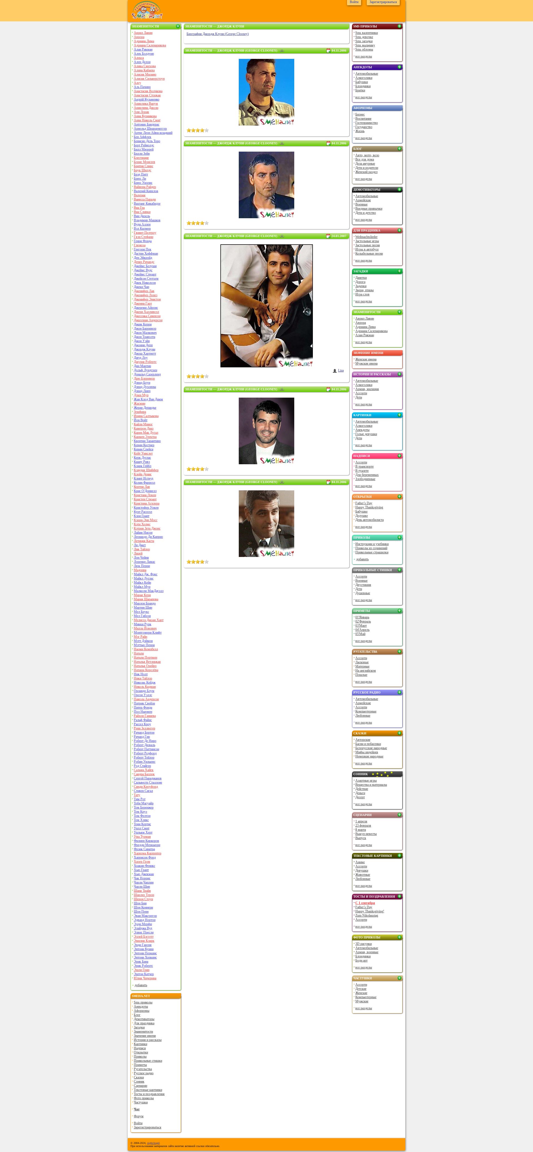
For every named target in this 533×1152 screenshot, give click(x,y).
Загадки (139, 1027)
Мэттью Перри (144, 645)
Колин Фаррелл (144, 483)
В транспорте (364, 466)
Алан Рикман (143, 49)
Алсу (137, 83)
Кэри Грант (141, 516)
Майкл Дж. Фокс (145, 574)
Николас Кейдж (144, 682)
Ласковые (362, 662)
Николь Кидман (145, 687)
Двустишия (363, 585)
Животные (362, 875)
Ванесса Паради (145, 199)
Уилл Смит (141, 828)
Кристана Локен (145, 495)
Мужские (361, 1001)
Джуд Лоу (141, 358)
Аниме (360, 862)
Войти (138, 1123)
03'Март (361, 626)
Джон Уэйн (142, 341)
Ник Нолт (141, 674)
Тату (137, 795)
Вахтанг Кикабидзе (147, 203)
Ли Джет (140, 545)
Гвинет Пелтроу (145, 233)
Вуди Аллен (142, 224)
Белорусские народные (371, 748)
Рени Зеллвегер (144, 728)
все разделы (363, 56)
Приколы (140, 1056)
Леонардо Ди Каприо (148, 537)
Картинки (140, 1044)
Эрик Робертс (143, 966)
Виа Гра (139, 208)
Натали (139, 653)
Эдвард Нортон (144, 920)
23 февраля (363, 825)
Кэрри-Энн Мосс (145, 520)
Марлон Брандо (145, 603)
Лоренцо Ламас (144, 562)
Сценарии (140, 1086)
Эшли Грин (141, 970)
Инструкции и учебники (372, 544)
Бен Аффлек (142, 137)
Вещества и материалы (371, 785)
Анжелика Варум (146, 104)
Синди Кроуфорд (146, 787)
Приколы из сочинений (371, 548)
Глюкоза (139, 245)
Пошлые (361, 675)
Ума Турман (142, 837)
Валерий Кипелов (146, 191)
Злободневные (365, 479)
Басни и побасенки (368, 744)
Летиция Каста (144, 541)
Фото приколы (144, 1098)
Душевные (362, 593)
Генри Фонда (143, 241)
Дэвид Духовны (145, 387)
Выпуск (360, 838)
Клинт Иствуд (143, 478)
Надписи (140, 1048)
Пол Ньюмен (143, 712)
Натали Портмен (145, 657)
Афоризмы (141, 1011)
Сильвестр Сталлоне (148, 782)
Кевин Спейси (143, 449)
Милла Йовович (145, 628)
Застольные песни (367, 245)
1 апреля (361, 821)
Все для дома (364, 159)
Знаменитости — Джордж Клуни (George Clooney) (231, 50)
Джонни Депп (143, 345)
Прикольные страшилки (371, 552)
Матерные (362, 666)
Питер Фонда (143, 707)
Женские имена (365, 359)
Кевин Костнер (144, 445)
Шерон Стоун (143, 899)
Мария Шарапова (146, 599)
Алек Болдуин (144, 54)
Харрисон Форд (145, 857)
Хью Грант (141, 870)
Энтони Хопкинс (145, 957)
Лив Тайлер (142, 549)
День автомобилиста (369, 520)
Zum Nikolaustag (366, 915)
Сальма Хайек (144, 770)
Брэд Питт (141, 174)
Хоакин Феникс (144, 866)
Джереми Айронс (146, 308)
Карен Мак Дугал (146, 433)
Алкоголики (363, 78)
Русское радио (144, 1073)
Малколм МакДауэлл (149, 591)
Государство (363, 127)
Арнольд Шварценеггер (150, 128)
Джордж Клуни (144, 349)
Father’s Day (363, 503)
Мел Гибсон (142, 616)
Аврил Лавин (143, 33)
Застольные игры (367, 241)
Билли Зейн (142, 153)
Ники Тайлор (143, 678)
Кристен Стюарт (145, 499)
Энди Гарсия (143, 945)
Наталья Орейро (145, 666)
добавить (141, 985)
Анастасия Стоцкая (147, 95)
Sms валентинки (366, 33)
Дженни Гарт (143, 303)
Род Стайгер (142, 766)
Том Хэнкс (141, 820)
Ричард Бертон (144, 732)
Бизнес (360, 114)
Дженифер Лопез (145, 295)
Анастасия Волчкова (148, 91)
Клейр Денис (143, 474)
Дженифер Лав (144, 291)
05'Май (360, 634)
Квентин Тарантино (147, 441)
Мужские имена (366, 363)
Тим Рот (139, 799)
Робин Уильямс (144, 762)
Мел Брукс (141, 612)
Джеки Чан (141, 287)
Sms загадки (364, 41)
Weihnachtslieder (366, 237)
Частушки (141, 1102)
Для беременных (367, 475)
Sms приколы (143, 1002)
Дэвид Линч (142, 391)
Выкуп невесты (366, 834)
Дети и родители (366, 168)
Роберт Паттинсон (146, 749)
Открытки (141, 1052)
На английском (365, 670)
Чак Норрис (142, 878)
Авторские (362, 740)
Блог (137, 1015)
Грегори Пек (142, 249)
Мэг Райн (140, 637)
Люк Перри (142, 566)
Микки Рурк (142, 624)
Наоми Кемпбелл (146, 649)
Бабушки (361, 82)
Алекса (139, 58)
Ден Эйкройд (143, 258)
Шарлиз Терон (144, 895)
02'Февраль (363, 621)
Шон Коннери (143, 907)
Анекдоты (141, 1006)
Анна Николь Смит (147, 120)
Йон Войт (140, 420)
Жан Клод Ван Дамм (148, 399)
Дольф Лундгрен (145, 370)
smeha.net (141, 996)
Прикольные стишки (148, 1061)
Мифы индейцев (366, 752)
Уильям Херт (143, 832)
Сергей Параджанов (148, 778)
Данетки (361, 278)
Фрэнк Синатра (144, 849)
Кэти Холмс (142, 524)
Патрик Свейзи (144, 703)
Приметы (140, 1065)
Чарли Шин (142, 887)
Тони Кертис (142, 824)
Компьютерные (365, 711)
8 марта (360, 830)
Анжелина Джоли (146, 108)
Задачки (360, 286)
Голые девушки (366, 434)
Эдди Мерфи (143, 924)
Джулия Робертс (145, 362)
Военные (361, 204)
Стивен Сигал (143, 791)
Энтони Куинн (144, 949)
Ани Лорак (141, 112)
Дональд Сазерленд (147, 374)
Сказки (139, 1077)
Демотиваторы (144, 1019)
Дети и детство (365, 213)
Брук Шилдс (142, 170)
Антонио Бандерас (146, 124)
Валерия (139, 195)
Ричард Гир (142, 737)
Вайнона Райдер (145, 187)
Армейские (363, 200)
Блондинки (363, 86)
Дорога (360, 282)
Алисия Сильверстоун (149, 79)
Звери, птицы (364, 290)
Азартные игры (366, 780)
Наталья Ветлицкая (147, 662)
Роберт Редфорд (145, 753)
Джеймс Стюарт (145, 274)
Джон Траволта (144, 337)
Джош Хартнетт (145, 353)
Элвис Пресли (144, 932)
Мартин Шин (143, 607)
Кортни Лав (142, 487)
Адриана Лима (144, 41)
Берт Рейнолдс (144, 145)
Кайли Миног (143, 424)
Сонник (139, 1081)
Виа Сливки (142, 212)
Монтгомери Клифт (148, 632)
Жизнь (359, 131)
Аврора (139, 37)
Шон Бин (140, 903)
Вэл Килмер (142, 228)
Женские (361, 993)
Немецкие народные (369, 756)
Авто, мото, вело (367, 155)
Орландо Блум (144, 691)
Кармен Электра (145, 437)
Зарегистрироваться (147, 1127)
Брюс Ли (140, 178)
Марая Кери (142, 595)
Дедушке (361, 516)
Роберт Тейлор (144, 757)
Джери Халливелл (146, 312)
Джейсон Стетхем (146, 278)
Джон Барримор (145, 328)
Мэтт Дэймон (143, 641)
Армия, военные (366, 952)
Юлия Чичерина (145, 978)
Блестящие (141, 158)
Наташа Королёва (146, 670)
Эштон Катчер (144, 974)
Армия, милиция (367, 389)
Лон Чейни (141, 557)
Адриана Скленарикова (150, 45)
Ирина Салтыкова (146, 416)
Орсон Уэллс (143, 695)
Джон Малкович (145, 333)
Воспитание (363, 119)
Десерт (360, 797)
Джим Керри (143, 324)
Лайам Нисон (143, 532)
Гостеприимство (366, 123)
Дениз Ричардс (144, 262)
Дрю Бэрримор (144, 378)
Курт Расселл (143, 512)
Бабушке (361, 511)
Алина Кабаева (144, 70)
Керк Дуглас (142, 458)
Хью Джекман (144, 874)
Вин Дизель (142, 216)
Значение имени (145, 1036)
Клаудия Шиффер (146, 470)
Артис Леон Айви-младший (153, 133)
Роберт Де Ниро (145, 741)
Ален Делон (142, 62)
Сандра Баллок (144, 774)
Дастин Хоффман (146, 253)
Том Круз (140, 812)
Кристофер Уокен (146, 508)
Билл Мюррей (144, 149)
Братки (360, 90)
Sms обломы (364, 49)
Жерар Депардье (145, 408)
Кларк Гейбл (142, 466)
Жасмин (139, 403)
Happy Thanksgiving (369, 507)
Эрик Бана (141, 961)
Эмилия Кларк (144, 941)
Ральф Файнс (143, 720)
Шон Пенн (141, 911)
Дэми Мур (141, 395)
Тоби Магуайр (144, 803)
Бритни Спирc (143, 166)
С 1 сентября (365, 903)
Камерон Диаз (144, 428)
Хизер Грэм (142, 862)
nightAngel (153, 1143)
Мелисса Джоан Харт (149, 620)
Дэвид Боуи (142, 383)
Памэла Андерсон (146, 699)
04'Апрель (362, 630)
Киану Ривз (142, 462)
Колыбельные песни (369, 253)
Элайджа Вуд (143, 928)
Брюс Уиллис (143, 183)
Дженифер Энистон (147, 299)
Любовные (362, 715)
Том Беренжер (144, 807)
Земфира (140, 412)
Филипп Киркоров (146, 841)
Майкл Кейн (142, 582)
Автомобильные (366, 74)
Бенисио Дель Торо (147, 141)
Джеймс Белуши (145, 266)
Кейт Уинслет (143, 453)
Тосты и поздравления (149, 1094)
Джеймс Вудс (143, 270)
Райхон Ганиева (145, 716)
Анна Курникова (145, 116)
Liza (341, 370)
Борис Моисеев (144, 162)
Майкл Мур (142, 587)
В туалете (362, 471)
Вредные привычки (368, 208)
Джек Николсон (145, 283)
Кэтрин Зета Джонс (147, 528)
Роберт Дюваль (144, 745)
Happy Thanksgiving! (369, 911)
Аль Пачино (142, 87)
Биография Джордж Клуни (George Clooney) (218, 34)
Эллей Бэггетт (144, 936)
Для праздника (144, 1023)
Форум (139, 1116)
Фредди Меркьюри (147, 845)
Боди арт (361, 960)
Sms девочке (364, 37)
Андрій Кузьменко (146, 99)
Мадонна (140, 570)
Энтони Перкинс (145, 953)
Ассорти (361, 393)
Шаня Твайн (142, 891)
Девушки (361, 870)
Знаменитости (145, 26)
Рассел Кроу (142, 724)
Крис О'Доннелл (145, 491)
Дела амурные (365, 163)
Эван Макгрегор (145, 916)
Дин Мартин (142, 366)
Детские (360, 989)
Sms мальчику (365, 45)
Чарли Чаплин (144, 882)
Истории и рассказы (148, 1040)
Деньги (360, 793)
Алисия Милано (145, 74)
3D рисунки (363, 944)
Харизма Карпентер (147, 853)
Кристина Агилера (146, 503)
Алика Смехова (145, 66)
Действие (361, 789)
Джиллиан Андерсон (148, 320)
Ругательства (143, 1069)
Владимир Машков (147, 220)
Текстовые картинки (148, 1090)
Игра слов (362, 294)
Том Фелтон (142, 816)
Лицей (138, 553)
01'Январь (362, 617)
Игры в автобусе (367, 249)
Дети (358, 397)
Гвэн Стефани (143, 237)
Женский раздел (366, 172)
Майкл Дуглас (144, 578)
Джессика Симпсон (147, 316)
